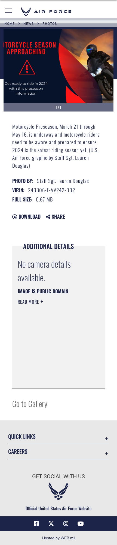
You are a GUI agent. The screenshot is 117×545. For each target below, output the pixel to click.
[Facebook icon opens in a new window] (36, 524)
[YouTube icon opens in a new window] (81, 524)
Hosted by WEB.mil (58, 538)
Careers (17, 452)
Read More (29, 302)
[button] (9, 11)
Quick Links (22, 437)
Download (29, 216)
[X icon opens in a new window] (51, 524)
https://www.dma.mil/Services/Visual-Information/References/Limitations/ (51, 370)
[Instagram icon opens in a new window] (66, 524)
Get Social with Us (58, 476)
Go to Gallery (29, 403)
